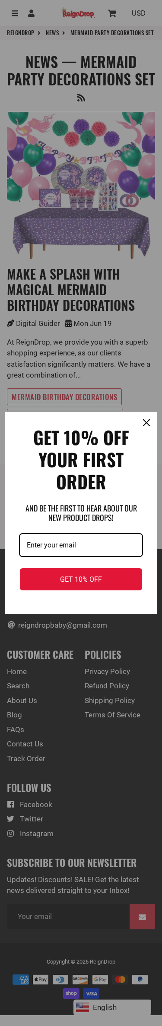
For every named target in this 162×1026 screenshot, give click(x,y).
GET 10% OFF (81, 579)
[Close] (146, 422)
